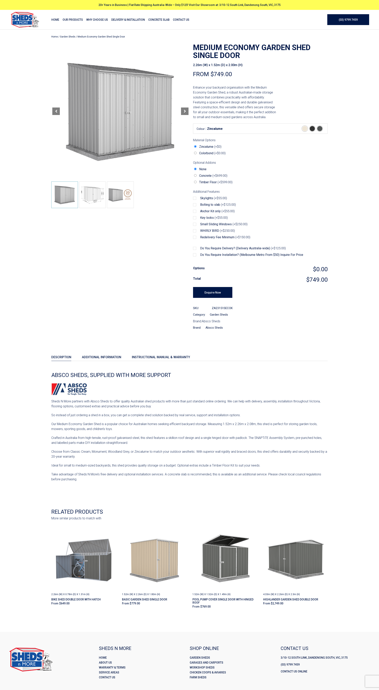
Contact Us (107, 677)
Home (54, 37)
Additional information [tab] (101, 357)
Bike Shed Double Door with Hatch (76, 599)
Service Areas (109, 672)
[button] (185, 111)
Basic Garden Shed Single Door (144, 599)
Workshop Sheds (202, 667)
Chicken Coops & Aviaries (208, 672)
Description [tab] (61, 357)
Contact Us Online (294, 671)
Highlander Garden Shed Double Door (290, 599)
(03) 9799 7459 (290, 664)
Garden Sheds (67, 37)
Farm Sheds (198, 677)
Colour (201, 128)
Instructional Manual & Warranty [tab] (161, 357)
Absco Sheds (211, 321)
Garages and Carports (206, 662)
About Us (105, 662)
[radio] (305, 129)
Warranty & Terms (112, 667)
